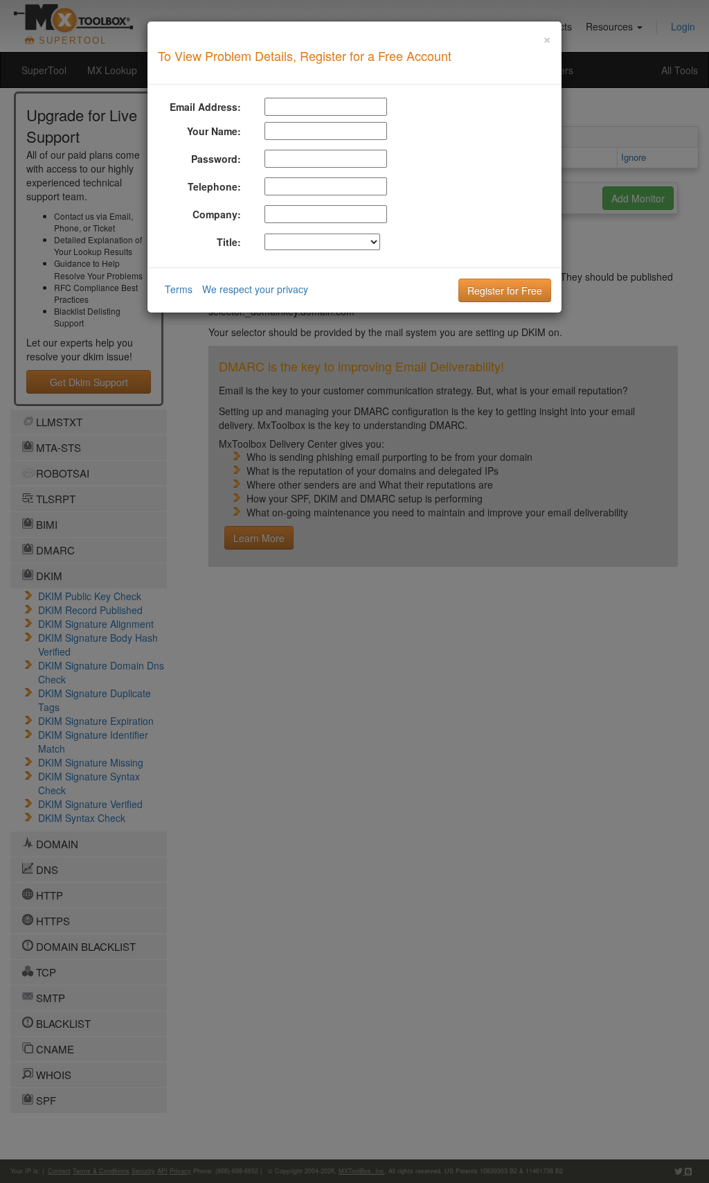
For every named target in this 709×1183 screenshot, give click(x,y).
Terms (178, 289)
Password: (216, 159)
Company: (216, 214)
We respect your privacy (255, 289)
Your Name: (214, 131)
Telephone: (214, 186)
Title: (229, 242)
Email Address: (205, 107)
